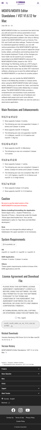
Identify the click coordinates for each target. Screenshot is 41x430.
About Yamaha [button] (6, 393)
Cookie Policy (20, 421)
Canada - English (9, 399)
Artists (3, 383)
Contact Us (9, 418)
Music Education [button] (6, 374)
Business (4, 403)
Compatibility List (9, 244)
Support (4, 362)
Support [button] (4, 388)
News (3, 378)
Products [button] (4, 369)
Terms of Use (19, 418)
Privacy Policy (30, 418)
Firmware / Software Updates (15, 362)
